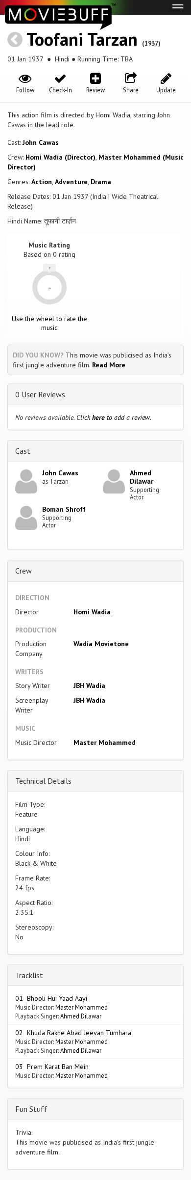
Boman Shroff (64, 509)
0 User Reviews (40, 394)
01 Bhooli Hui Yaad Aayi (51, 998)
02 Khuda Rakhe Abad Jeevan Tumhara (73, 1032)
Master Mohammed (104, 742)
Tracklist (29, 975)
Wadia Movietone (101, 643)
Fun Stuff (31, 1109)
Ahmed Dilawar (141, 477)
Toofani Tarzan (82, 39)
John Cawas (41, 142)
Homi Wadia (92, 611)
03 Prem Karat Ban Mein (52, 1066)
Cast (22, 451)
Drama (101, 181)
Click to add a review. (113, 417)
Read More (108, 364)
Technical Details (43, 781)
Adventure (71, 181)
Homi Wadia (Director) (60, 157)
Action (41, 181)
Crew (23, 571)
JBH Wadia (89, 685)
